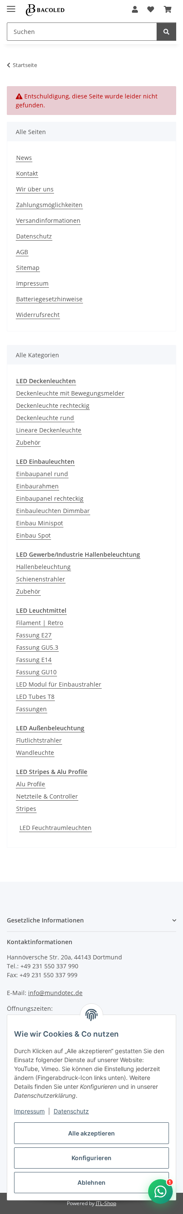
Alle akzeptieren (91, 1133)
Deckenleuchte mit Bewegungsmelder (70, 393)
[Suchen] (166, 31)
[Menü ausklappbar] (11, 5)
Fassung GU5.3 (37, 647)
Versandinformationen (48, 220)
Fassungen (31, 709)
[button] (135, 9)
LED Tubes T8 (35, 697)
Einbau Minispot (39, 523)
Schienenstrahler (40, 579)
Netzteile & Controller (47, 796)
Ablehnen (91, 1182)
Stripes (26, 809)
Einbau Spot (33, 535)
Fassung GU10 (36, 672)
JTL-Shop (106, 1203)
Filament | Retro (39, 623)
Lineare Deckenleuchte (48, 430)
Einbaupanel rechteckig (49, 498)
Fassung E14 (33, 660)
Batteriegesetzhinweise (49, 299)
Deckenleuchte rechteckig (52, 405)
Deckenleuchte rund (45, 418)
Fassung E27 (33, 635)
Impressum (29, 1111)
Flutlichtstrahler (39, 740)
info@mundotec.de (55, 993)
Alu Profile (30, 784)
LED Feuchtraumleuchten (56, 828)
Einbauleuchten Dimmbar (53, 511)
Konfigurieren (91, 1157)
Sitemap (28, 268)
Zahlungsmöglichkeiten (49, 205)
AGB (22, 252)
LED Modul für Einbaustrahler (58, 684)
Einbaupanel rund (42, 474)
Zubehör (28, 442)
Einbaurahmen (37, 486)
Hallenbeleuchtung (43, 567)
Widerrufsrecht (38, 315)
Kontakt (27, 173)
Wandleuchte (35, 753)
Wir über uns (35, 189)
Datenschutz (71, 1111)
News (24, 158)
